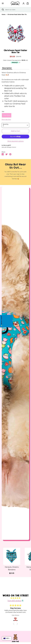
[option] (15, 33)
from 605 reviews (14, 601)
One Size (6, 115)
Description (7, 68)
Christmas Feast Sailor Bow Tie (17, 14)
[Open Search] (2, 9)
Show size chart (6, 119)
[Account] (23, 3)
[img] (15, 598)
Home (3, 14)
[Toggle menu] (3, 3)
